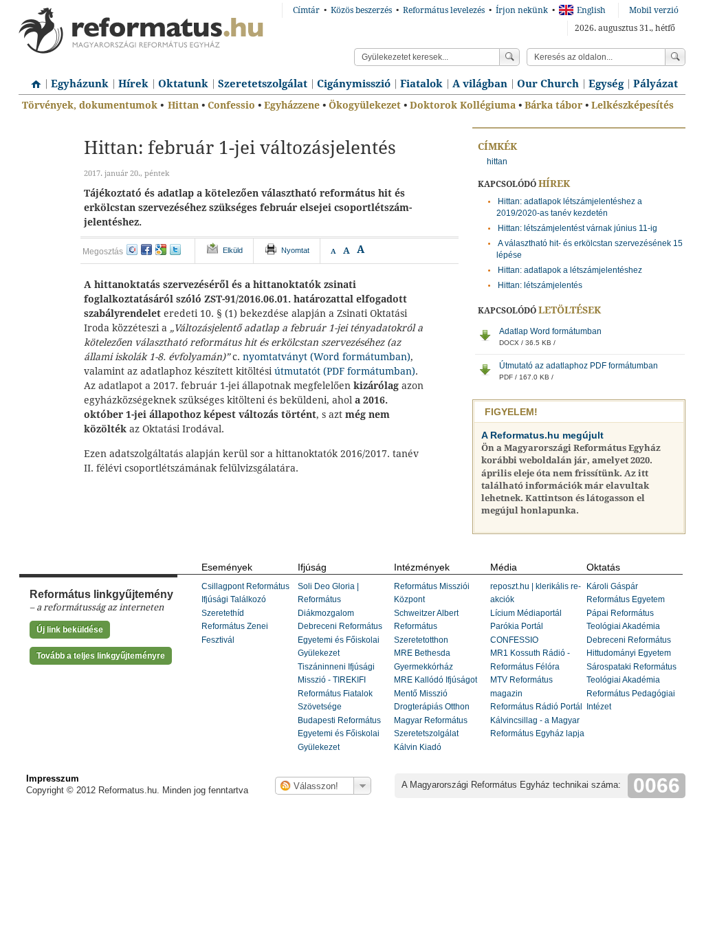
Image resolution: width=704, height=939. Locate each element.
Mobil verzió (654, 10)
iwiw (132, 249)
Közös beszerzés (361, 10)
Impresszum (52, 778)
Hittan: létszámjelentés (540, 285)
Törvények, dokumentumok (89, 105)
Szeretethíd (222, 613)
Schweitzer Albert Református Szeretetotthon (426, 626)
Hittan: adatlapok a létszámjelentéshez (570, 270)
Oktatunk (183, 84)
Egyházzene (292, 105)
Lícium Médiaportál (526, 613)
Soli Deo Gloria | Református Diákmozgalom (328, 600)
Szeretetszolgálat (262, 84)
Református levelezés (444, 10)
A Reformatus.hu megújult (542, 435)
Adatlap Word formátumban (550, 336)
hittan (497, 161)
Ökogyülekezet (365, 105)
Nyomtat (295, 250)
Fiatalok (421, 84)
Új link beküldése (69, 629)
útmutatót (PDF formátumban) (344, 371)
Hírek (133, 84)
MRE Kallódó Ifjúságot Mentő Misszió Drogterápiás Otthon (435, 693)
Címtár (306, 10)
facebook (146, 249)
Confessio (231, 105)
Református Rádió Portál (536, 706)
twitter (175, 249)
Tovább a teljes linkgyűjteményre (100, 656)
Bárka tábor (553, 105)
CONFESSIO (514, 640)
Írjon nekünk (522, 10)
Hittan (183, 105)
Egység (606, 84)
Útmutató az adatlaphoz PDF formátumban (578, 371)
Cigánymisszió (353, 84)
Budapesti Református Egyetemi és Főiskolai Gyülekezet (339, 734)
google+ (160, 249)
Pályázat (655, 84)
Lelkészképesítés (632, 105)
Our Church (548, 84)
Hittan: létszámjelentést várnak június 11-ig (577, 228)
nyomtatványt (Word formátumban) (326, 356)
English (591, 10)
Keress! (675, 57)
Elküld (233, 250)
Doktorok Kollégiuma (463, 105)
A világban (479, 84)
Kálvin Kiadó (417, 747)
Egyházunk (80, 84)
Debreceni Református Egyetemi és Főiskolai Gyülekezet (340, 639)
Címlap (32, 79)
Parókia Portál (516, 626)
